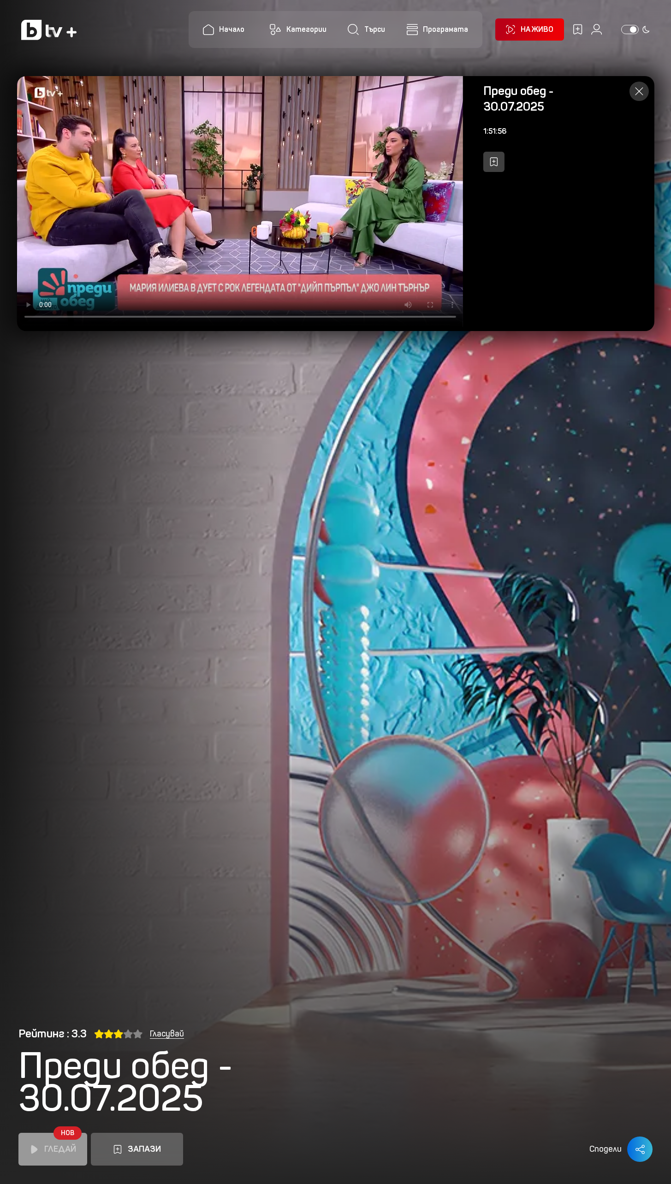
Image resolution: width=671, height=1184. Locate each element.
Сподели (605, 1149)
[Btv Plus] (49, 29)
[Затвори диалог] (639, 91)
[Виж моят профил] (596, 29)
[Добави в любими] (494, 162)
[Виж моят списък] (577, 29)
